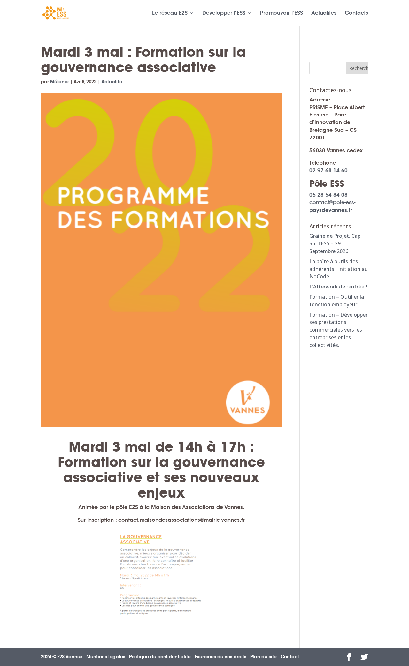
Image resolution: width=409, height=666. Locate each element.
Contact (290, 657)
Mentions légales (105, 657)
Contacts (356, 13)
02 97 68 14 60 (328, 170)
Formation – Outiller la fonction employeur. (336, 300)
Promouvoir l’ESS (281, 13)
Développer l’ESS (223, 13)
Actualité (111, 82)
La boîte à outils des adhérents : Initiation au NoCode (338, 269)
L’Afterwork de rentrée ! (338, 286)
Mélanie (59, 82)
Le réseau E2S (170, 13)
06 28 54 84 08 (328, 194)
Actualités (323, 13)
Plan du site (263, 657)
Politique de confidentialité (160, 657)
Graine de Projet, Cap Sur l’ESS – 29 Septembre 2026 (334, 243)
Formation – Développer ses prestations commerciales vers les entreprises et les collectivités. (338, 329)
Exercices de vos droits (220, 657)
